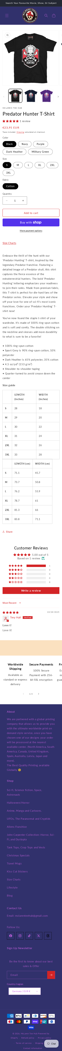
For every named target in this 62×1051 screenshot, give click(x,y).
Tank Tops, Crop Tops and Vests (26, 847)
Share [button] (9, 531)
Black (9, 144)
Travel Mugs (14, 863)
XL (39, 165)
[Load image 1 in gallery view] (15, 96)
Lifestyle (12, 887)
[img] (11, 612)
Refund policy (27, 1038)
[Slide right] (58, 96)
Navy (25, 144)
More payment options (31, 230)
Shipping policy (42, 1043)
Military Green (40, 151)
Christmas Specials (18, 855)
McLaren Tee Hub (29, 1033)
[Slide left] (4, 96)
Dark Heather (14, 151)
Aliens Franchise (17, 826)
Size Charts (9, 242)
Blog (10, 895)
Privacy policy (44, 1038)
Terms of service (24, 1043)
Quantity (7, 193)
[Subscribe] (51, 975)
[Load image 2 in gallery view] (31, 96)
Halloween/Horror (18, 802)
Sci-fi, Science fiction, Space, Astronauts (24, 792)
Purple (40, 144)
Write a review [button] (31, 590)
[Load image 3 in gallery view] (46, 96)
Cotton (10, 186)
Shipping (20, 132)
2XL (52, 165)
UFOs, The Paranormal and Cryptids (28, 818)
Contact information (32, 1048)
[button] (7, 15)
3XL (8, 172)
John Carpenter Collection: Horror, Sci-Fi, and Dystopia (31, 837)
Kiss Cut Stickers (17, 871)
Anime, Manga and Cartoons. (24, 810)
